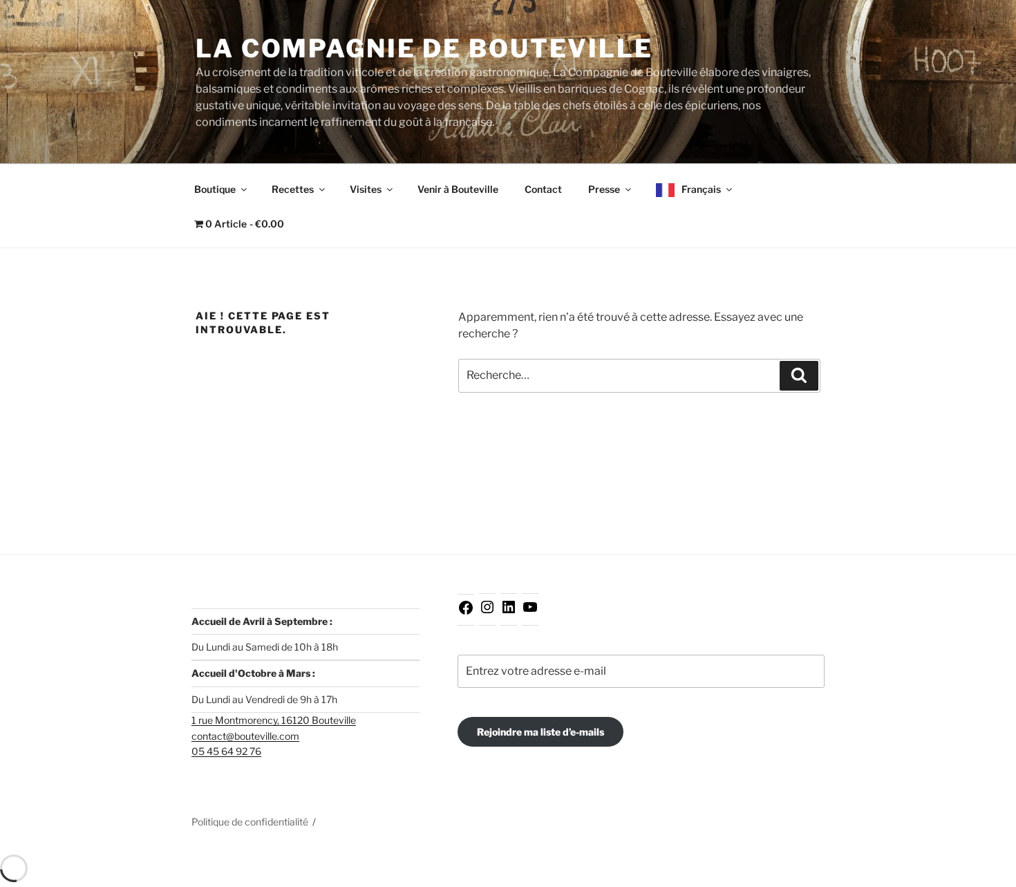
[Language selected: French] (981, 875)
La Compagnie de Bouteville (424, 48)
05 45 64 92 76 (226, 751)
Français (701, 189)
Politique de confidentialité (249, 822)
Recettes (293, 189)
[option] (981, 875)
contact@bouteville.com (245, 736)
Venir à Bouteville (457, 189)
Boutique (215, 189)
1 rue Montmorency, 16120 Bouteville (273, 720)
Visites (366, 189)
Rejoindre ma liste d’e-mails (540, 732)
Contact (543, 189)
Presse (604, 189)
